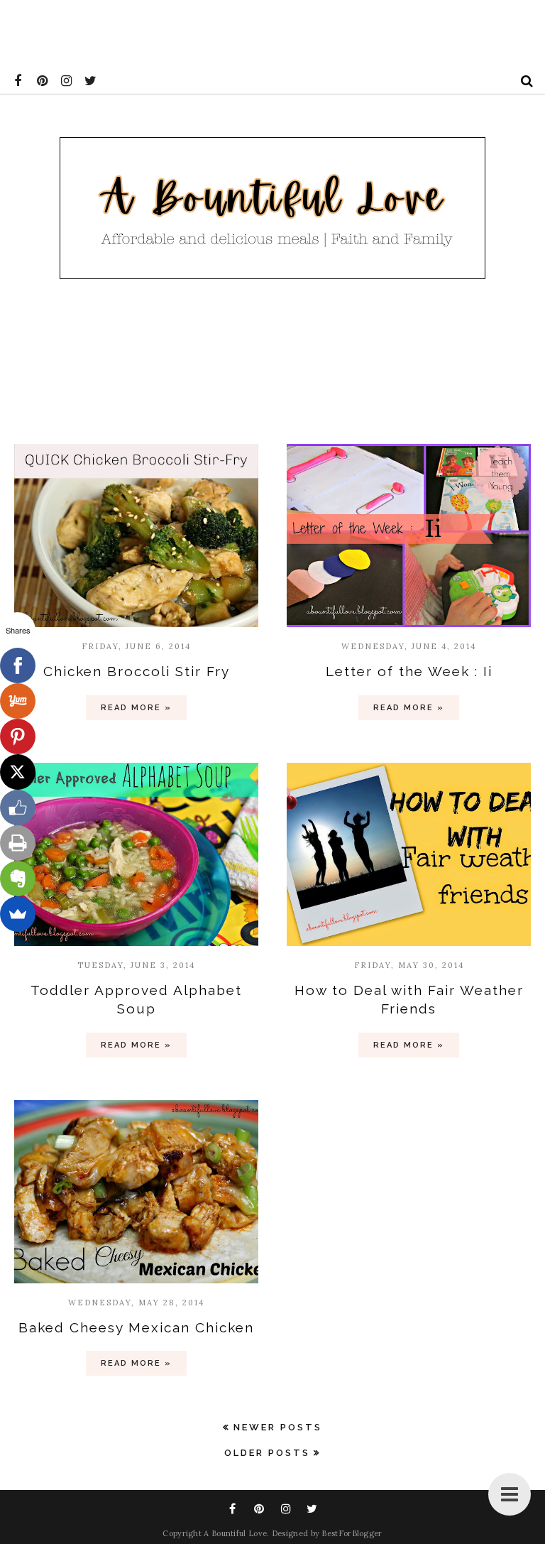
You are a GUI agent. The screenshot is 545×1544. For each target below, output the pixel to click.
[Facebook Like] (17, 807)
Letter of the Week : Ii (409, 671)
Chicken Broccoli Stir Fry (136, 671)
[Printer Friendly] (17, 843)
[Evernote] (17, 878)
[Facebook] (17, 665)
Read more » (136, 707)
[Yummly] (17, 701)
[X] (17, 772)
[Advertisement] (258, 32)
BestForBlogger (351, 1533)
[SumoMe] (17, 914)
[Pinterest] (17, 736)
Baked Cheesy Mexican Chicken (136, 1327)
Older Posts (267, 1452)
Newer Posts (277, 1427)
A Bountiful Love (235, 1533)
